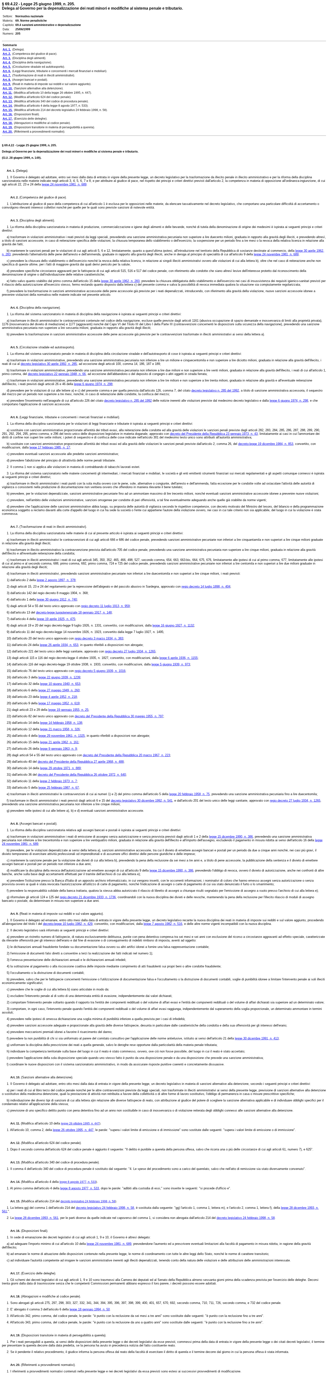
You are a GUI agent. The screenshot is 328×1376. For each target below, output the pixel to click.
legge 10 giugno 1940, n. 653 (60, 684)
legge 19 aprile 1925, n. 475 (56, 619)
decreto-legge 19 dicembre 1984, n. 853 (265, 444)
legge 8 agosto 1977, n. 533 (78, 1182)
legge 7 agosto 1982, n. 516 (163, 924)
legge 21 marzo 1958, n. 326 (60, 729)
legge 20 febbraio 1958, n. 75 (189, 794)
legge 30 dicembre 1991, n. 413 (257, 1038)
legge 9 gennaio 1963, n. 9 (58, 748)
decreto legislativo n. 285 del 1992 (215, 390)
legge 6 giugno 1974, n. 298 (93, 384)
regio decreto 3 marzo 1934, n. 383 (99, 638)
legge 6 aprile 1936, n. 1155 (178, 658)
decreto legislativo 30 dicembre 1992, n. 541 (141, 800)
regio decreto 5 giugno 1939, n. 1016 (100, 671)
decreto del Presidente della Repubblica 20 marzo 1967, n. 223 (126, 755)
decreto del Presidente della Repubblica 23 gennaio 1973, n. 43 (214, 434)
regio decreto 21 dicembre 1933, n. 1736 (88, 897)
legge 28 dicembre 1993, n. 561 (36, 1218)
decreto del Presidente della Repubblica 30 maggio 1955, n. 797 (119, 716)
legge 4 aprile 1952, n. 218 (58, 697)
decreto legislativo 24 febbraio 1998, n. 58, (105, 1208)
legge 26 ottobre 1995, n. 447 (80, 1123)
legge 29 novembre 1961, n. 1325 (61, 735)
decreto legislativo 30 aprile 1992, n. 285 (49, 364)
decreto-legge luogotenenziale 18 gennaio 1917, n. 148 (74, 612)
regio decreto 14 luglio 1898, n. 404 (206, 586)
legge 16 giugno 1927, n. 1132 (173, 625)
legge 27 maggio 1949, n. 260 (58, 690)
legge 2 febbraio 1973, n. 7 (58, 781)
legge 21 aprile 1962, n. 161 (59, 742)
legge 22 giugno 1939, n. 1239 (59, 677)
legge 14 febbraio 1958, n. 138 (61, 723)
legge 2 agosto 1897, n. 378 (56, 580)
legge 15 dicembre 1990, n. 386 (231, 836)
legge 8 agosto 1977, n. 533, (80, 1188)
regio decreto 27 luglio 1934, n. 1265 (130, 651)
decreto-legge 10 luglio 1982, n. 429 (67, 924)
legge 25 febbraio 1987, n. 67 (58, 787)
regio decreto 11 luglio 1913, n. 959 (105, 606)
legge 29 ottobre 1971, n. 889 (60, 768)
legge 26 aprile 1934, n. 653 (59, 645)
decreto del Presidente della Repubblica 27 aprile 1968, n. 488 (81, 761)
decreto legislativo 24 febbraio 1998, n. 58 (88, 1201)
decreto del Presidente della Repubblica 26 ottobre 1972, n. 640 (82, 774)
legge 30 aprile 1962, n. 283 (120, 281)
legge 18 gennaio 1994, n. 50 (90, 1309)
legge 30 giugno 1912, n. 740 (57, 599)
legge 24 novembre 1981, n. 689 (64, 184)
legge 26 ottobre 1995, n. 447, (73, 1130)
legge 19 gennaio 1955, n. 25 (68, 710)
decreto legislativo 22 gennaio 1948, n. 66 (57, 374)
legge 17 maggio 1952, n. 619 (58, 703)
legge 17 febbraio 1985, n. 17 (50, 447)
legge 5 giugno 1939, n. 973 (171, 664)
